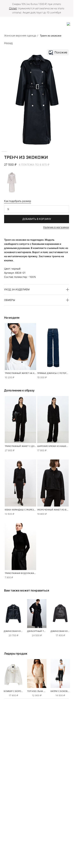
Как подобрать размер (17, 201)
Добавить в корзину (36, 218)
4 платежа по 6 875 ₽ (34, 164)
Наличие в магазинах (56, 227)
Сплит (13, 8)
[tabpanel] (13, 613)
